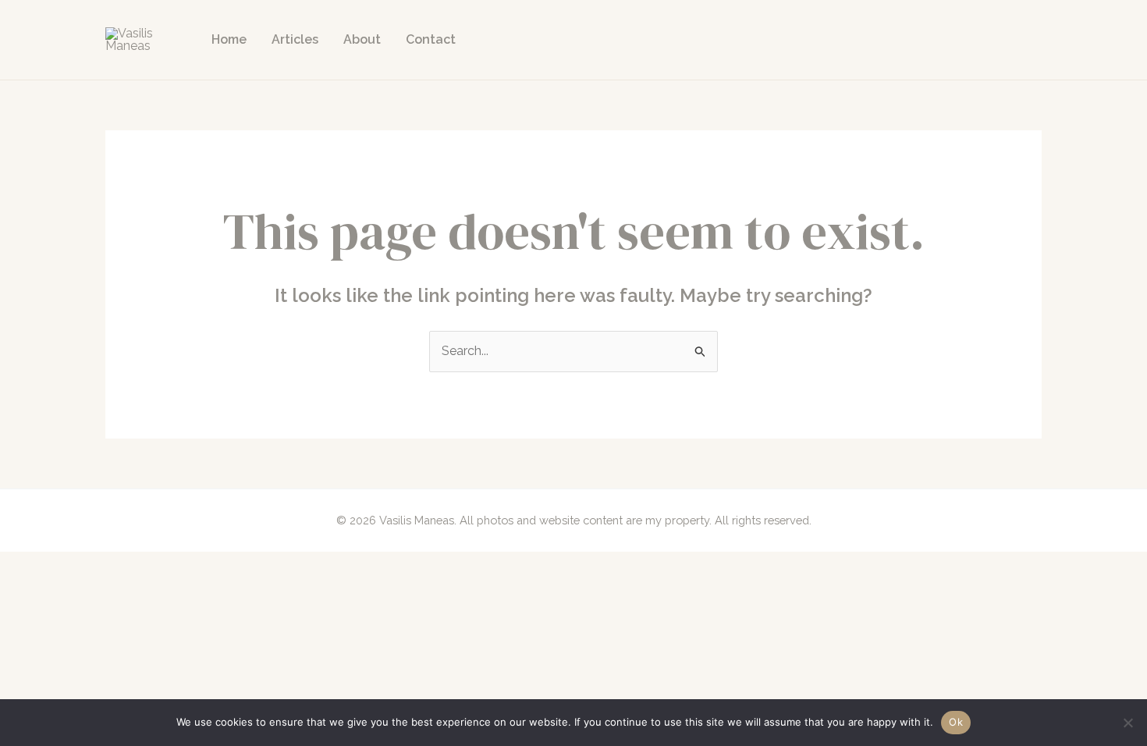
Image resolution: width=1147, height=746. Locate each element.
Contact (431, 39)
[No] (1127, 722)
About (362, 39)
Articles (295, 39)
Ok (956, 722)
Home (229, 39)
